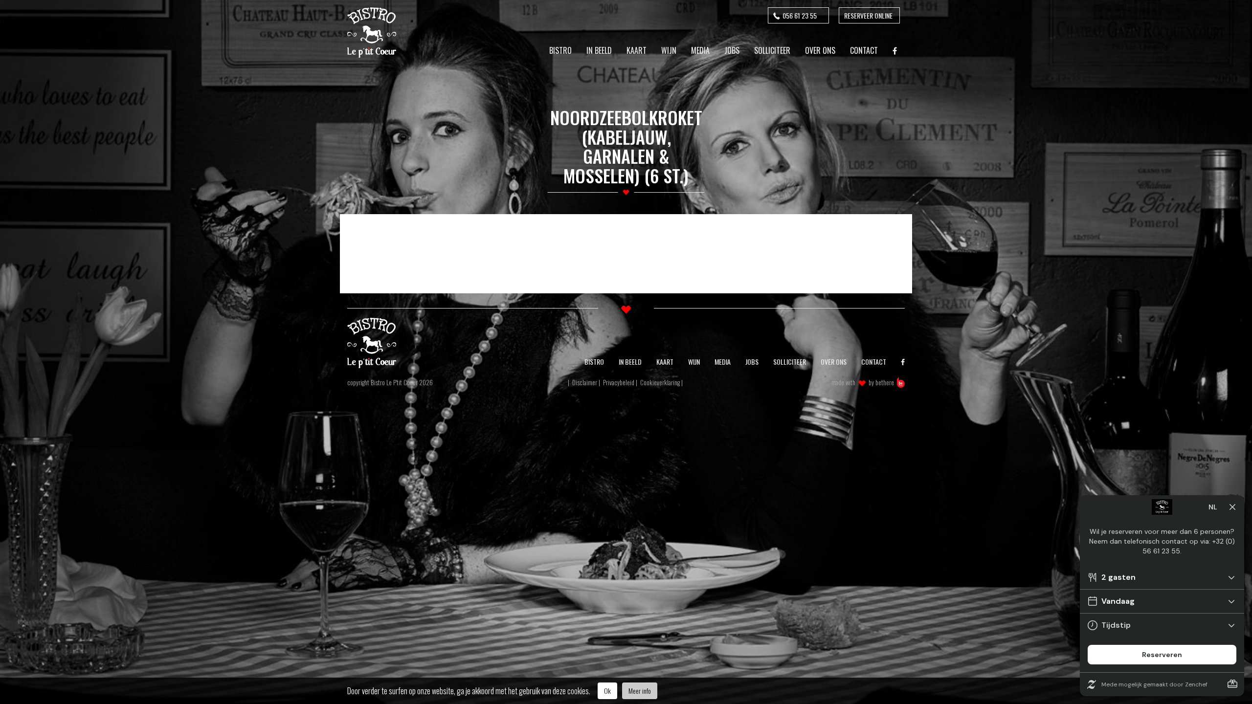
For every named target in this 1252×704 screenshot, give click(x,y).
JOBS (752, 361)
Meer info (639, 690)
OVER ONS (834, 361)
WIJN (694, 361)
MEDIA (723, 361)
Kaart (636, 50)
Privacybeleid (618, 382)
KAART (664, 361)
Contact (864, 50)
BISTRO (594, 361)
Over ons (820, 50)
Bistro (560, 50)
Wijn (668, 50)
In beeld (599, 50)
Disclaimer (584, 382)
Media (700, 50)
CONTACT (873, 361)
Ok (607, 690)
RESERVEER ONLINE (868, 15)
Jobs (731, 50)
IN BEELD (630, 361)
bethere (884, 382)
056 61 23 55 (799, 15)
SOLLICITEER (789, 361)
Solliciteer (772, 50)
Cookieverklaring (660, 382)
